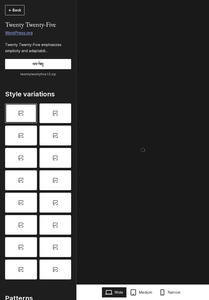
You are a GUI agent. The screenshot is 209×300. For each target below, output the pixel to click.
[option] (21, 113)
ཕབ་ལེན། (38, 64)
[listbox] (38, 191)
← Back (14, 10)
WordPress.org (19, 32)
